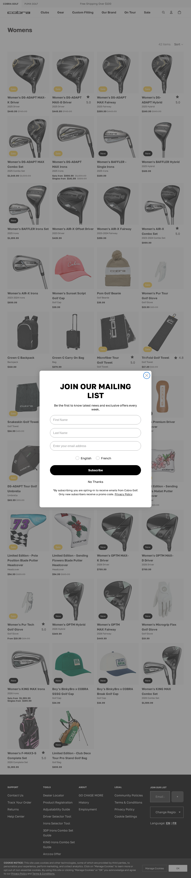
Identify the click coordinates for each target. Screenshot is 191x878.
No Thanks (95, 482)
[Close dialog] (146, 375)
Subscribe (95, 470)
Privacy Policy (123, 494)
